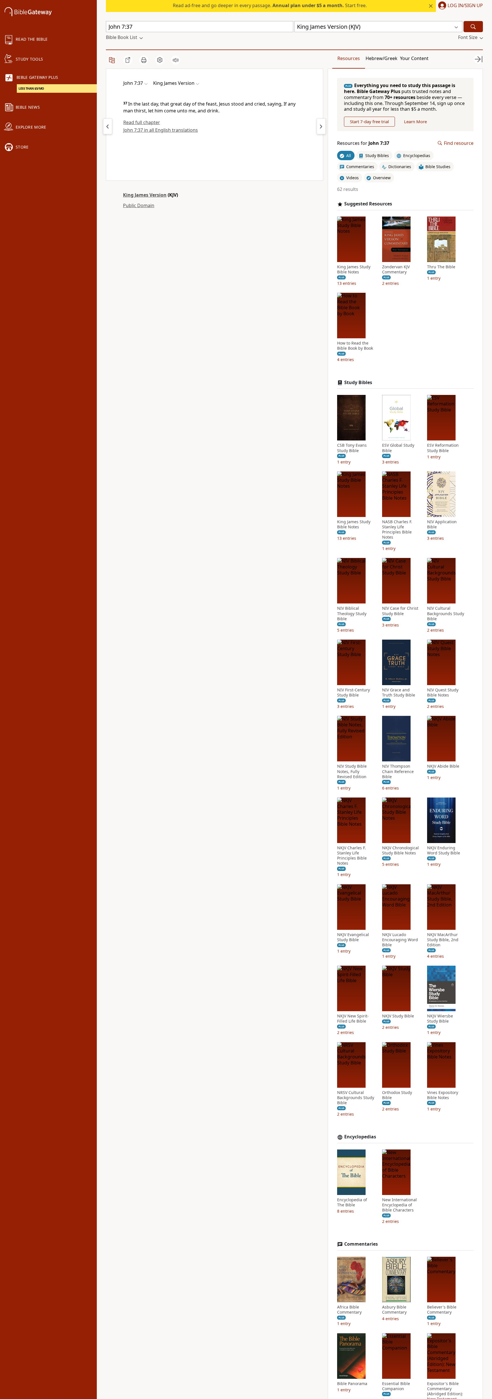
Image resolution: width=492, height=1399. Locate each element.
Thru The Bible (441, 266)
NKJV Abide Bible (443, 766)
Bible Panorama (352, 1383)
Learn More (415, 121)
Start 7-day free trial (369, 121)
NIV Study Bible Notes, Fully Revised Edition (352, 771)
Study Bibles (358, 383)
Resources (348, 58)
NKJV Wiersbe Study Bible (440, 1018)
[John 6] (107, 126)
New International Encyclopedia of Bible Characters (399, 1205)
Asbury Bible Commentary (394, 1310)
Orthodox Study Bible (397, 1095)
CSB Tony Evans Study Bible (352, 448)
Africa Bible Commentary (349, 1310)
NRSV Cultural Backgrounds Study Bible (355, 1097)
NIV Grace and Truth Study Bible (398, 692)
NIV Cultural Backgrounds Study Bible (445, 613)
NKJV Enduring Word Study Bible (443, 850)
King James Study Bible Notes (353, 269)
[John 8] (321, 126)
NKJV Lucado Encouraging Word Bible (400, 939)
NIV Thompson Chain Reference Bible (398, 771)
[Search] (473, 26)
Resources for (363, 143)
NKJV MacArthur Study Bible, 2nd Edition (442, 939)
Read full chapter (141, 122)
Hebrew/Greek (381, 58)
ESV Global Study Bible (398, 448)
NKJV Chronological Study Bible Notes (400, 850)
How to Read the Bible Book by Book (355, 346)
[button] (459, 6)
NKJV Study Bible (398, 1016)
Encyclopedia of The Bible (352, 1202)
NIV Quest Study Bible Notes (442, 692)
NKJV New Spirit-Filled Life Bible (353, 1018)
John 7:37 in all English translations (160, 130)
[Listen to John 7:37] (175, 60)
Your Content (414, 58)
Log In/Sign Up (465, 6)
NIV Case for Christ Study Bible (400, 611)
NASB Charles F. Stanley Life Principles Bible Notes (397, 529)
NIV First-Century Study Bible (353, 692)
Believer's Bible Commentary (441, 1310)
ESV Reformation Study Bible (443, 448)
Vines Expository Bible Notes (442, 1095)
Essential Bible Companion (396, 1386)
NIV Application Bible (442, 524)
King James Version (145, 195)
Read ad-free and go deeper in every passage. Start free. (270, 5)
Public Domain (138, 205)
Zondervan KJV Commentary (396, 269)
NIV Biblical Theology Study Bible (351, 613)
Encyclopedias (360, 1137)
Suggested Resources (368, 204)
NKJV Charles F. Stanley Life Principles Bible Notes (352, 855)
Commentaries (361, 1244)
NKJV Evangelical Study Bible (353, 937)
